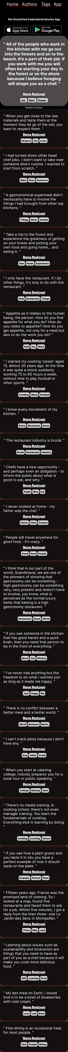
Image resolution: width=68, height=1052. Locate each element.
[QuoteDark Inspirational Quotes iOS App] (17, 29)
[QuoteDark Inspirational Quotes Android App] (47, 29)
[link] (12, 4)
